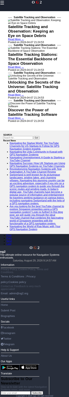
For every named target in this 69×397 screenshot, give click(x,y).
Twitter (7, 338)
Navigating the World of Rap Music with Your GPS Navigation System (35, 228)
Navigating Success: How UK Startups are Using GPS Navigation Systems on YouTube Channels (37, 164)
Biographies (8, 316)
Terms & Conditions (13, 276)
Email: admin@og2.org (14, 293)
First (8, 235)
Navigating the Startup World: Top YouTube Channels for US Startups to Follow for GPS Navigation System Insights (34, 146)
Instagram (9, 333)
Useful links (8, 299)
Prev (9, 238)
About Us (6, 355)
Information (7, 264)
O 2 (37, 2)
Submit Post (8, 310)
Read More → (16, 39)
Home (4, 304)
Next (9, 241)
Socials (5, 321)
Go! (36, 138)
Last (8, 244)
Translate (6, 373)
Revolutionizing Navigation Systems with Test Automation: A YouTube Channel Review (35, 170)
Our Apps (6, 361)
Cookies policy (17, 282)
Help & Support (10, 349)
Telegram (9, 344)
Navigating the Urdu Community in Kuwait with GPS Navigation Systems (36, 153)
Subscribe (37, 393)
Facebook (8, 327)
